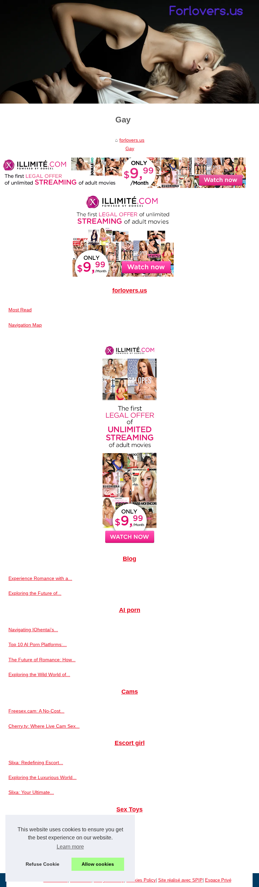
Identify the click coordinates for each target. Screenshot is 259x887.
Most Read (20, 309)
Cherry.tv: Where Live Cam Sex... (44, 726)
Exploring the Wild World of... (39, 674)
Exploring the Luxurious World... (42, 777)
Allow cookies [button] (98, 864)
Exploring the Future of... (34, 593)
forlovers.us (131, 140)
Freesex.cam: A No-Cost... (36, 711)
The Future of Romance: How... (42, 659)
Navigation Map (25, 325)
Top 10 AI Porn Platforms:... (37, 644)
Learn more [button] (70, 847)
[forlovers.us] (129, 52)
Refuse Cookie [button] (42, 864)
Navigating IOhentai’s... (33, 629)
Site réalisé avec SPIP (180, 880)
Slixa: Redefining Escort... (35, 762)
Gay (129, 148)
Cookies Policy (141, 880)
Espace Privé (218, 880)
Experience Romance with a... (40, 578)
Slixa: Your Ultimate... (31, 792)
